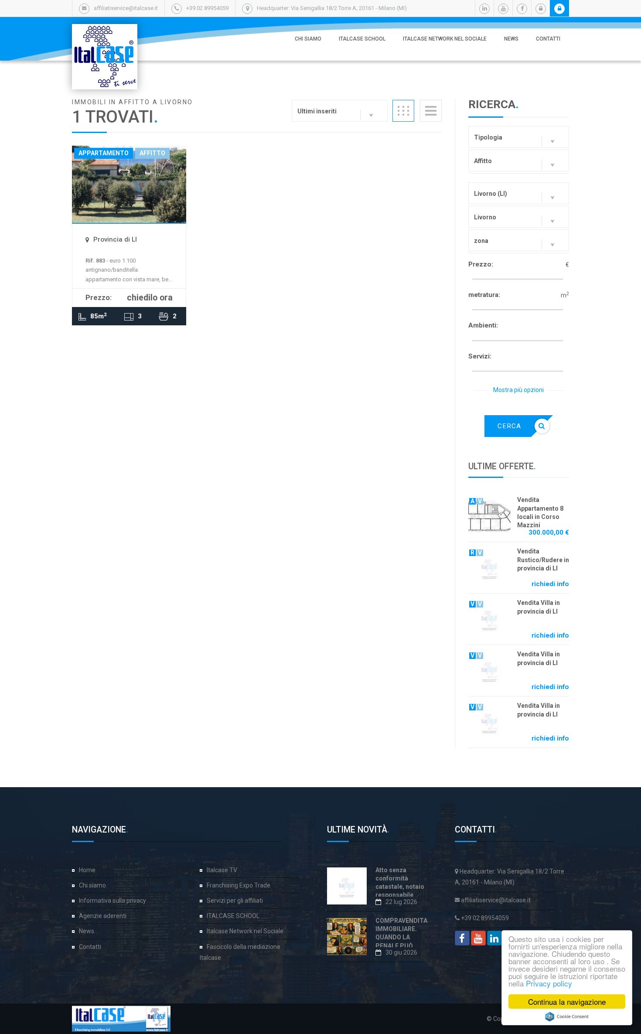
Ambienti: (483, 325)
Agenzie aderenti (102, 915)
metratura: (484, 295)
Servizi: (479, 356)
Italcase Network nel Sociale (445, 39)
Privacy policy (549, 983)
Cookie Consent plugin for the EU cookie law (567, 1016)
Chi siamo (308, 39)
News (511, 39)
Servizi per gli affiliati (235, 900)
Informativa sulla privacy (112, 900)
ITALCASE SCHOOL (362, 39)
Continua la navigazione (567, 1001)
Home (87, 870)
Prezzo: (480, 264)
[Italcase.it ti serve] (104, 33)
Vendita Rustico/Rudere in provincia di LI (543, 560)
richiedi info (550, 584)
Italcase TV (222, 870)
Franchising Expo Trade (238, 885)
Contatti (548, 39)
